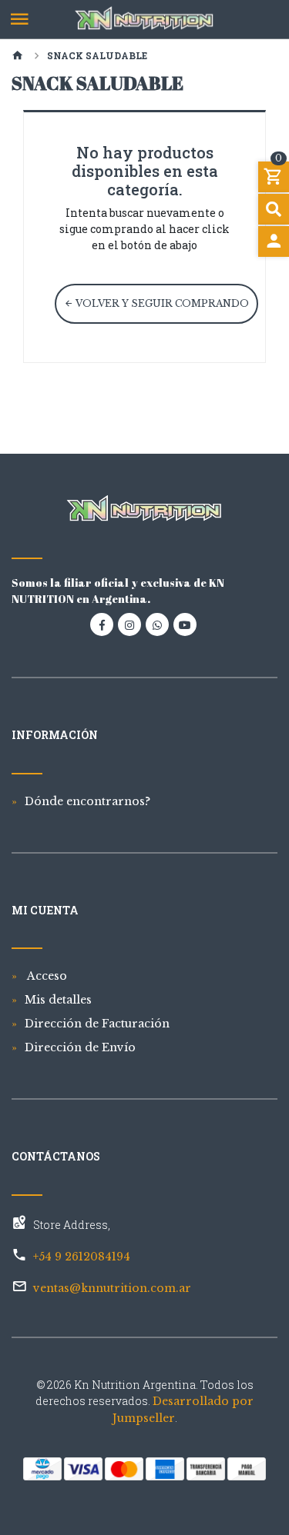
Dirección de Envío (80, 1047)
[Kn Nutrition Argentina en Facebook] (101, 624)
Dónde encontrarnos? (87, 801)
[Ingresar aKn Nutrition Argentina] (273, 241)
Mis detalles (58, 1000)
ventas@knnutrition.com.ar (112, 1288)
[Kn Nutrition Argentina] (144, 19)
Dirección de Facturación (97, 1024)
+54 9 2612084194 (81, 1257)
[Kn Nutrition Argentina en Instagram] (129, 624)
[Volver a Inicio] (18, 56)
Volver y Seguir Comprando (161, 303)
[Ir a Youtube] (185, 624)
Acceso (46, 976)
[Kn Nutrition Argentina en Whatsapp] (157, 624)
